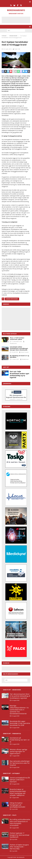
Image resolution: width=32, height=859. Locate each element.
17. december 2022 (16, 341)
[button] (30, 1)
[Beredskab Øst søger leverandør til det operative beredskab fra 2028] (5, 722)
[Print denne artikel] (16, 71)
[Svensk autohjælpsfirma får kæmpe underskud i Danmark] (5, 779)
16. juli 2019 (14, 352)
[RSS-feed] (11, 5)
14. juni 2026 (14, 809)
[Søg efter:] (16, 30)
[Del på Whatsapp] (18, 71)
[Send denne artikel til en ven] (13, 71)
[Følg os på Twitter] (21, 5)
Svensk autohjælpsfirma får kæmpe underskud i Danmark (20, 780)
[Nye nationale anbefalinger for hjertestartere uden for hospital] (5, 762)
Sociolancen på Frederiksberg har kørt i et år (20, 740)
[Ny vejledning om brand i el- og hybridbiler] (5, 357)
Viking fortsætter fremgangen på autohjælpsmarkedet (17, 805)
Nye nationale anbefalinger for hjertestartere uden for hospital (20, 763)
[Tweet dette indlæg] (5, 71)
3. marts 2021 (15, 359)
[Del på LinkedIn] (8, 71)
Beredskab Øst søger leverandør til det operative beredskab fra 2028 (20, 723)
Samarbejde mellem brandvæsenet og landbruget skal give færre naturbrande (19, 348)
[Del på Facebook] (3, 71)
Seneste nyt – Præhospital (12, 733)
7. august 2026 (15, 797)
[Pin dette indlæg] (10, 71)
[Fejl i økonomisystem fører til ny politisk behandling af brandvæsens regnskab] (5, 695)
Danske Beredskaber (12, 299)
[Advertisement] (17, 19)
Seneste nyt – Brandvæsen (12, 690)
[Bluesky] (14, 5)
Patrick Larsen (25, 352)
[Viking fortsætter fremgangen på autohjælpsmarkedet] (5, 804)
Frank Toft (17, 49)
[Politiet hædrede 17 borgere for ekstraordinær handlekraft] (5, 834)
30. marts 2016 (7, 49)
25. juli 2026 (14, 851)
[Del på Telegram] (23, 71)
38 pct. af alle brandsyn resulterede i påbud (17, 338)
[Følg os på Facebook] (17, 5)
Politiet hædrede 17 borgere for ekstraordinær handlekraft (19, 835)
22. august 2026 (15, 744)
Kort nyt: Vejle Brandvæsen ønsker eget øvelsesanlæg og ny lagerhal (19, 374)
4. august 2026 (15, 828)
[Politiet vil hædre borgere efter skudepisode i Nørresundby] (5, 846)
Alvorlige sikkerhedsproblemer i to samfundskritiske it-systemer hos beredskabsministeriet (19, 710)
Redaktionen (13, 343)
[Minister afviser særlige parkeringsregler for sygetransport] (5, 751)
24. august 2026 (15, 700)
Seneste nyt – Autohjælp (11, 773)
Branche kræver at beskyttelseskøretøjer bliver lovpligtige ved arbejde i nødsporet (18, 792)
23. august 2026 (15, 727)
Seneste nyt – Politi (9, 815)
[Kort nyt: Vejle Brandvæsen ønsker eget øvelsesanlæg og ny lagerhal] (5, 373)
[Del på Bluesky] (26, 71)
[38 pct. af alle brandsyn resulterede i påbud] (5, 339)
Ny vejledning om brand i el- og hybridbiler (19, 356)
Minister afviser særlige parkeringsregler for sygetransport (18, 751)
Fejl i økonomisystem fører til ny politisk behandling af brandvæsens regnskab (20, 696)
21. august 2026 (15, 756)
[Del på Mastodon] (21, 71)
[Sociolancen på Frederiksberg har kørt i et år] (5, 739)
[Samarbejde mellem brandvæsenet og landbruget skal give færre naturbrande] (5, 348)
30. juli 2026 (14, 839)
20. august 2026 (15, 767)
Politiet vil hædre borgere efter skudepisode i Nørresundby (19, 847)
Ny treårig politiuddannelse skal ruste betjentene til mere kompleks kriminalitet (20, 822)
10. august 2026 (15, 784)
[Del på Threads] (28, 71)
